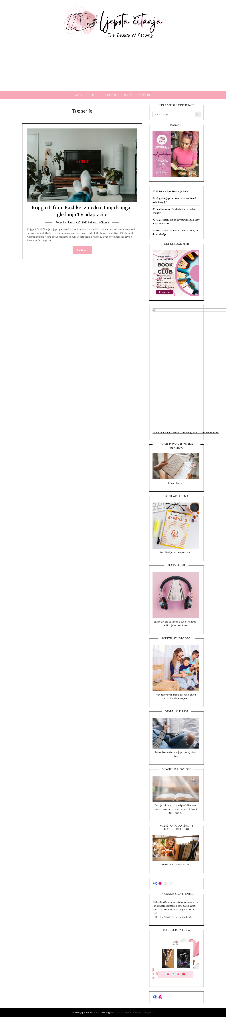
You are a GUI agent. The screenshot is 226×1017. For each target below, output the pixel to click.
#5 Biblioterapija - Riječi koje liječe (170, 191)
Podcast (128, 95)
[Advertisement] (113, 67)
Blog (95, 95)
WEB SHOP (81, 95)
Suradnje (145, 95)
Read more (82, 250)
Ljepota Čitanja (100, 222)
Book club (110, 95)
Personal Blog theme (144, 1012)
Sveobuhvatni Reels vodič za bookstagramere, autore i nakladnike (186, 432)
